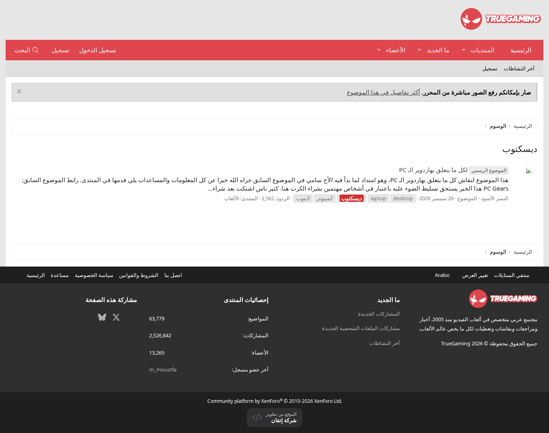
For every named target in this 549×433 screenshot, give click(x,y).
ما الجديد (438, 50)
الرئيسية (520, 50)
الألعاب (231, 198)
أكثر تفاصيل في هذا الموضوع (383, 92)
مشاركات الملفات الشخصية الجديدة (361, 328)
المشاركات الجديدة (379, 313)
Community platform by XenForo (274, 401)
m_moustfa (162, 369)
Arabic (443, 275)
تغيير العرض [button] (475, 275)
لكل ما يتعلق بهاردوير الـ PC (452, 170)
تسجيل (490, 68)
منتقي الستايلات (512, 275)
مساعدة (60, 275)
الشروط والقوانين (138, 275)
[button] (463, 50)
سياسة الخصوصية (94, 275)
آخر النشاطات (519, 68)
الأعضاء (395, 50)
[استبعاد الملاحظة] (20, 92)
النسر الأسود (494, 198)
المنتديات (482, 50)
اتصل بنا (173, 275)
